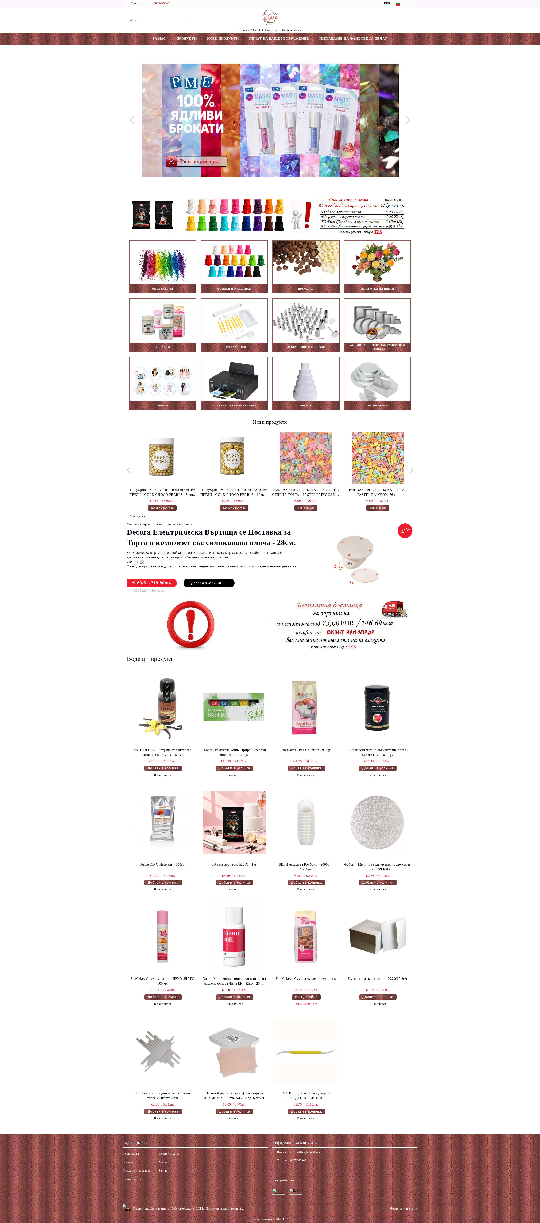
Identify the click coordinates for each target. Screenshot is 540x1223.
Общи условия (169, 1153)
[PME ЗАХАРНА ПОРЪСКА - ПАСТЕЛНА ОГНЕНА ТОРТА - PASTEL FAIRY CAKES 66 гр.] (234, 458)
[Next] (406, 120)
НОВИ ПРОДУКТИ (223, 38)
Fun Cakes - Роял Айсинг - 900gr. (305, 750)
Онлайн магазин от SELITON (270, 1219)
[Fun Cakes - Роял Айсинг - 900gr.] (306, 708)
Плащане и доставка (136, 1170)
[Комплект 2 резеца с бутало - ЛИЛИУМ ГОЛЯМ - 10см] (378, 458)
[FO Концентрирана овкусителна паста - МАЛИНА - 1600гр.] (377, 708)
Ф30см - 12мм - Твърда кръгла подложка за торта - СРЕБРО (377, 867)
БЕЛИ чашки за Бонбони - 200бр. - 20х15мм (306, 867)
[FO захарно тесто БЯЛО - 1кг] (234, 822)
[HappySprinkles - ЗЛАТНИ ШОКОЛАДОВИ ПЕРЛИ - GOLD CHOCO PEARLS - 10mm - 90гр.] (162, 458)
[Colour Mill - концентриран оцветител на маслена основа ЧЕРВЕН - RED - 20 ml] (234, 937)
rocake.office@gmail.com (304, 1152)
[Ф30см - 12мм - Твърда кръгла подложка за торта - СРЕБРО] (377, 822)
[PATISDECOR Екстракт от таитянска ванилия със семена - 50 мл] (162, 708)
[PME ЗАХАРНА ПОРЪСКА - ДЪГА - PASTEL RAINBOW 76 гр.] (306, 458)
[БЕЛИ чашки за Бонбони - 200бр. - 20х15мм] (306, 822)
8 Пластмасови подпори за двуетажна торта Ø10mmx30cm (163, 1095)
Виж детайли (234, 507)
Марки (163, 1162)
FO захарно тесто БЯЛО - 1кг (234, 864)
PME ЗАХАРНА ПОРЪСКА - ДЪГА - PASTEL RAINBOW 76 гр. (306, 492)
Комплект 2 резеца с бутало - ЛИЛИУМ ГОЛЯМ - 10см (378, 492)
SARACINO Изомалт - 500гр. (162, 864)
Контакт (128, 1162)
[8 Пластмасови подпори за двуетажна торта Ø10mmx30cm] (162, 1051)
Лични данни (132, 1179)
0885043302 (162, 3)
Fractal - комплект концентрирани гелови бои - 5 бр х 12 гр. (234, 752)
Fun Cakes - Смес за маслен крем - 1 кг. (306, 978)
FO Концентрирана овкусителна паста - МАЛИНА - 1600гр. (377, 752)
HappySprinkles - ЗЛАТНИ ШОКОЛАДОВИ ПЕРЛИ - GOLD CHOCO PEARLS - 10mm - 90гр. (162, 492)
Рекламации (131, 1153)
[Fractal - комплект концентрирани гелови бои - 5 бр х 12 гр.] (234, 708)
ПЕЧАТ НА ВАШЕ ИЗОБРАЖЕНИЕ (279, 38)
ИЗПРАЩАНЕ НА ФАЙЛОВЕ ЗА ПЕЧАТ (353, 38)
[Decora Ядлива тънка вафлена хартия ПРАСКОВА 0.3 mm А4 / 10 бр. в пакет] (234, 1051)
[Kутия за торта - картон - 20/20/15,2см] (377, 937)
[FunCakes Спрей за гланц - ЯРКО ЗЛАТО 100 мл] (162, 937)
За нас (163, 1170)
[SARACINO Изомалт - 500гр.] (162, 822)
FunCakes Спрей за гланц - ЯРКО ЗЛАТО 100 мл (162, 981)
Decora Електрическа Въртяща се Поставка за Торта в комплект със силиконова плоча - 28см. (211, 537)
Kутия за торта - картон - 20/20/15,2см (377, 978)
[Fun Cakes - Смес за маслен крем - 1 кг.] (306, 937)
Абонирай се (138, 516)
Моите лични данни (403, 1208)
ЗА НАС (159, 38)
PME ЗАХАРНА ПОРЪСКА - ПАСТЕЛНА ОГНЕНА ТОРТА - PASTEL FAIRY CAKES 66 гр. (234, 492)
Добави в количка (206, 583)
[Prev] (134, 120)
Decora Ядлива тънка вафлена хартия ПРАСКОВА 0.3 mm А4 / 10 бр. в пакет (234, 1095)
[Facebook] (411, 3)
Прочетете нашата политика (225, 1208)
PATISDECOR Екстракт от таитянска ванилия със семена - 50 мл (162, 752)
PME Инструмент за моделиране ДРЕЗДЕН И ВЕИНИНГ (306, 1095)
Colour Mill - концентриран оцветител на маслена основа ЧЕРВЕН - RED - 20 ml (234, 981)
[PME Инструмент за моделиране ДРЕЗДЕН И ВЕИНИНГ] (306, 1051)
